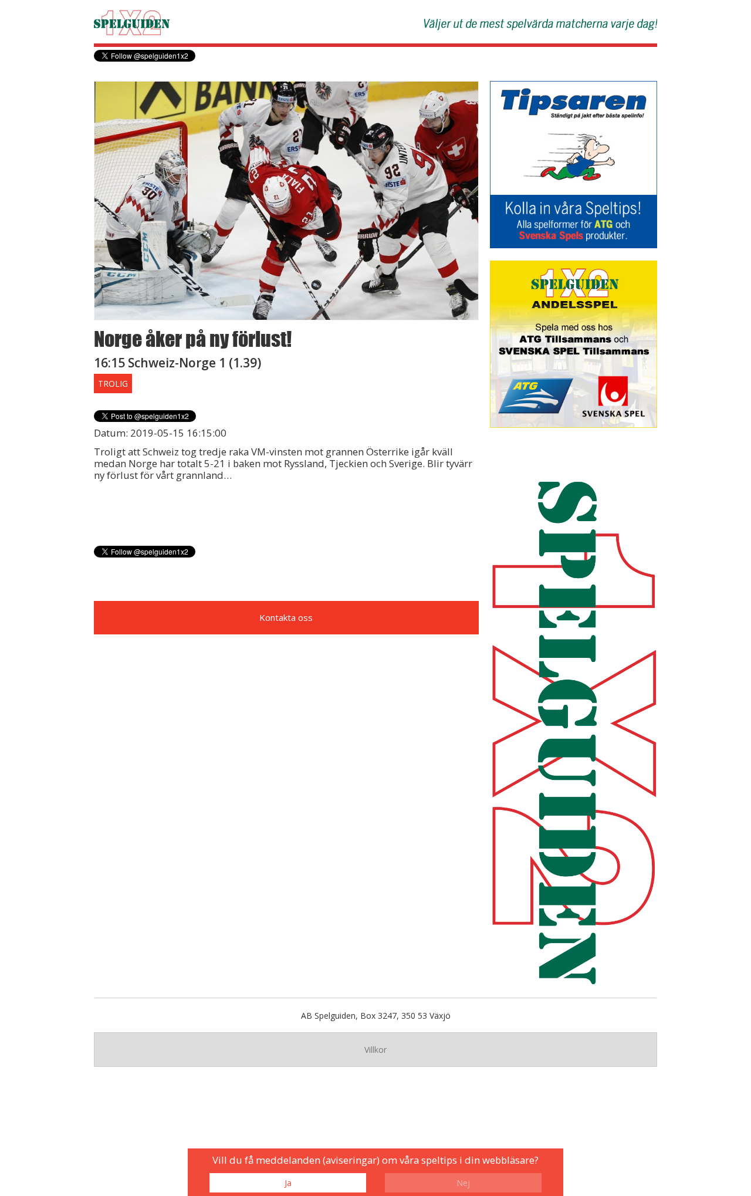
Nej (463, 1182)
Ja (288, 1182)
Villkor (375, 1049)
